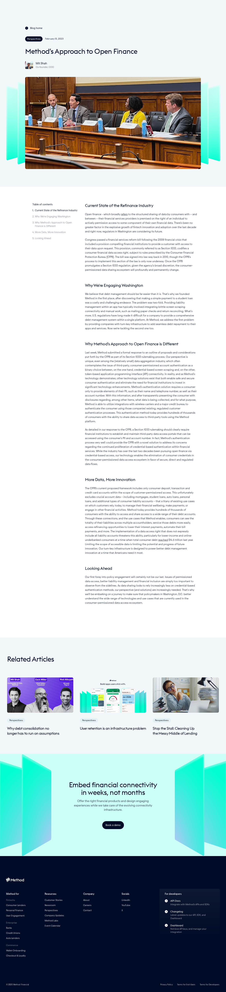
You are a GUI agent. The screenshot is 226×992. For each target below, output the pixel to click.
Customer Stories (53, 900)
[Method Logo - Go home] (15, 879)
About (86, 900)
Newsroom (50, 905)
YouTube (126, 905)
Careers (87, 905)
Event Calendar (52, 926)
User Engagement (15, 915)
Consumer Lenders (15, 905)
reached (163, 540)
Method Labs (51, 920)
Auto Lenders (13, 938)
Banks (9, 928)
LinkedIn (126, 900)
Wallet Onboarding (15, 950)
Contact (87, 910)
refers (124, 214)
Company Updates (54, 915)
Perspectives (51, 910)
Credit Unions (13, 933)
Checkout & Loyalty (16, 955)
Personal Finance (14, 910)
